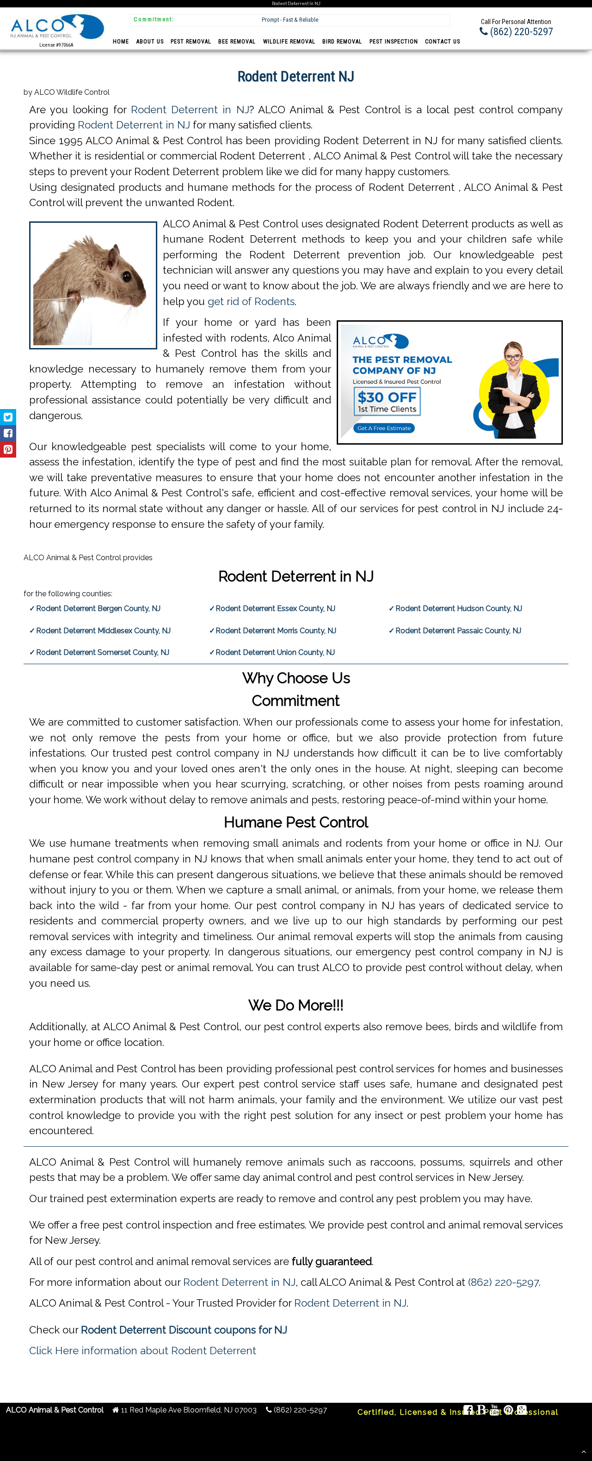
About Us (150, 41)
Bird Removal (342, 41)
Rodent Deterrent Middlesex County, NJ (103, 630)
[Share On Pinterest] (8, 449)
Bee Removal (237, 41)
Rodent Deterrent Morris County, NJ (276, 630)
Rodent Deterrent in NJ (190, 110)
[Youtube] (495, 1411)
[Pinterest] (508, 1411)
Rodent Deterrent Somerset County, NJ (102, 652)
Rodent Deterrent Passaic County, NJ (458, 630)
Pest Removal (191, 41)
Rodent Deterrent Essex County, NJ (275, 608)
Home (121, 41)
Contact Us (442, 41)
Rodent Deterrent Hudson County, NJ (458, 608)
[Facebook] (468, 1411)
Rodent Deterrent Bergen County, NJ (98, 608)
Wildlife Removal (289, 41)
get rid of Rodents (251, 301)
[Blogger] (481, 1411)
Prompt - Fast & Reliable (290, 19)
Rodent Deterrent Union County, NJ (275, 652)
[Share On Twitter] (8, 417)
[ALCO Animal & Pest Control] (56, 40)
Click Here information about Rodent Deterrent (142, 1351)
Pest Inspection (394, 41)
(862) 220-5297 (503, 1282)
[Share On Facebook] (8, 433)
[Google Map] (522, 1411)
